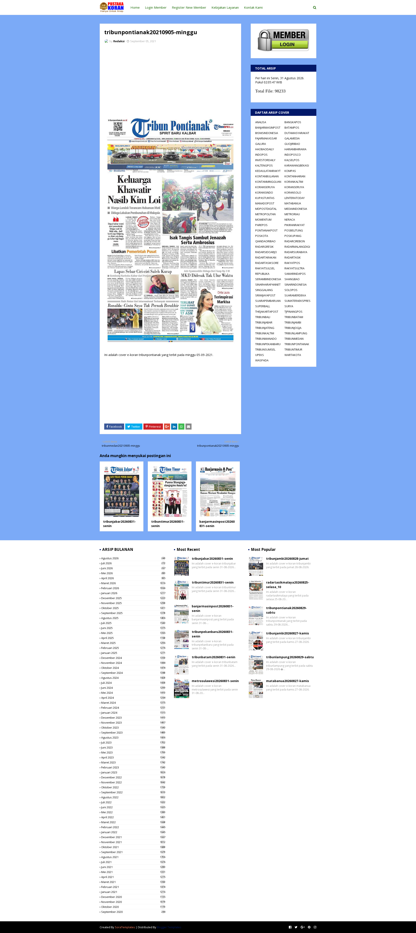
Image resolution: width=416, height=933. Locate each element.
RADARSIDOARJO (266, 252)
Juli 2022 (133, 802)
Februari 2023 (133, 767)
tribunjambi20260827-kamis (287, 633)
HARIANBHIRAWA (295, 149)
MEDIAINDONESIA (295, 209)
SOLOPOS (290, 290)
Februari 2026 (133, 588)
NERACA (289, 220)
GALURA (260, 144)
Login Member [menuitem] (156, 7)
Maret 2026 (133, 583)
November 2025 (133, 603)
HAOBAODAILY (264, 149)
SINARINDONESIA (295, 284)
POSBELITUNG (293, 230)
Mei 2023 (133, 752)
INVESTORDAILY (265, 160)
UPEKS (259, 355)
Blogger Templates (169, 927)
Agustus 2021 (133, 857)
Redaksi (119, 41)
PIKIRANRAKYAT (294, 225)
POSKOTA (261, 236)
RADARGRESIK (264, 247)
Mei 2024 (133, 693)
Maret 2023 (133, 762)
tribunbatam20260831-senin (213, 657)
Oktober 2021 (133, 847)
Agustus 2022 (133, 797)
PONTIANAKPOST (266, 230)
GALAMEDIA (292, 138)
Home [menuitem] (135, 7)
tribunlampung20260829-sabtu (290, 657)
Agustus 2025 (133, 618)
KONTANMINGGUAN (268, 182)
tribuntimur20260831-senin (213, 582)
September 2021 (133, 852)
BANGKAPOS (292, 122)
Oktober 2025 (133, 608)
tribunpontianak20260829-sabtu (286, 610)
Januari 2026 (133, 593)
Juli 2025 (133, 623)
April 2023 (133, 757)
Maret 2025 (133, 643)
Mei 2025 (133, 633)
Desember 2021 (133, 837)
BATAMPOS (291, 127)
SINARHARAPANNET (268, 284)
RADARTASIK (292, 257)
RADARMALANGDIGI (297, 247)
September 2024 (133, 673)
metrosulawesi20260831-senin (215, 681)
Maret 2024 (133, 703)
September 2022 (133, 792)
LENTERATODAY (294, 198)
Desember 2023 (133, 718)
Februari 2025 (133, 648)
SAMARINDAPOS (295, 274)
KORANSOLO (292, 192)
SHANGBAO (292, 279)
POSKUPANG (292, 236)
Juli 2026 (133, 563)
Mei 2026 (133, 573)
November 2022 (133, 782)
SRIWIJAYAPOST (265, 295)
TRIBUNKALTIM (264, 333)
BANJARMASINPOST (267, 127)
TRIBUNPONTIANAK (296, 344)
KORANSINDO (264, 192)
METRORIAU (292, 214)
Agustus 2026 (133, 558)
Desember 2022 (133, 777)
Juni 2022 (133, 807)
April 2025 (133, 638)
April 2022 (133, 817)
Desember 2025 (133, 598)
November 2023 (133, 722)
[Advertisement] (170, 79)
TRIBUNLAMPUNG (295, 333)
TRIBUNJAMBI (292, 322)
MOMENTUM (263, 220)
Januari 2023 (133, 772)
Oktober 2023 (133, 727)
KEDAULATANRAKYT (268, 171)
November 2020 (133, 902)
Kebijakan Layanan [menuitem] (225, 7)
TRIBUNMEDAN (294, 339)
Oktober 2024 (133, 668)
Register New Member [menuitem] (189, 7)
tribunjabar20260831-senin (212, 558)
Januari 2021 (133, 892)
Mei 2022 (133, 812)
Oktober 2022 (133, 787)
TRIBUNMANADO (266, 339)
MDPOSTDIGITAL (266, 209)
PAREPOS (261, 225)
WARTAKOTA (292, 355)
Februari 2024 (133, 708)
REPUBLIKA (262, 274)
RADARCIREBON (294, 241)
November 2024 (133, 663)
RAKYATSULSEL (265, 268)
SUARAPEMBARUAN (268, 301)
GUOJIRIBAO (292, 144)
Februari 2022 (133, 827)
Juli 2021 (133, 862)
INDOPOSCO (292, 155)
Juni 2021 (133, 867)
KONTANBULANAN (267, 176)
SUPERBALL (262, 306)
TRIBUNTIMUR (293, 349)
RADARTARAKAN (265, 257)
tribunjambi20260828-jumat (287, 558)
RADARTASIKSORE (267, 263)
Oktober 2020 (133, 907)
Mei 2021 (133, 872)
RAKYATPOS (292, 263)
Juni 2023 (133, 747)
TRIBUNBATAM (293, 317)
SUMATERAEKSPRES (297, 301)
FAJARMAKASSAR (266, 138)
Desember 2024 (133, 658)
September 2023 (133, 732)
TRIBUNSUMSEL (265, 349)
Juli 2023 (133, 742)
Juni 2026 (133, 568)
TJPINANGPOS (293, 312)
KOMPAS (290, 171)
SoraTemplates (125, 927)
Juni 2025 (133, 628)
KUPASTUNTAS (265, 198)
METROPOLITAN (265, 214)
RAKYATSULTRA (294, 268)
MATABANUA (292, 203)
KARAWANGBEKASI (296, 165)
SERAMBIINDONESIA (268, 279)
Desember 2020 (133, 897)
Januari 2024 (133, 713)
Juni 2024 (133, 688)
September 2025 (133, 613)
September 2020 (133, 912)
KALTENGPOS (264, 165)
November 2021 (133, 842)
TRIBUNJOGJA (292, 328)
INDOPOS (261, 155)
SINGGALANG (264, 290)
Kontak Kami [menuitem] (253, 7)
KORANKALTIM (293, 182)
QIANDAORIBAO (265, 241)
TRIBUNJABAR (263, 322)
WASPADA (261, 360)
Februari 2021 (133, 887)
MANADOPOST (264, 203)
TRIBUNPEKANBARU (268, 344)
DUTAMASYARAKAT (296, 133)
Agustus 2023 (133, 737)
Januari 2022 (133, 832)
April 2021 (133, 877)
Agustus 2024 (133, 678)
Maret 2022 (133, 822)
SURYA (288, 306)
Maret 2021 (133, 882)
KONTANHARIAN (294, 176)
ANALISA (260, 122)
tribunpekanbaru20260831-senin (212, 634)
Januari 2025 (133, 653)
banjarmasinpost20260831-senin (213, 608)
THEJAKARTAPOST (266, 312)
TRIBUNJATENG (264, 328)
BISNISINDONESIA (266, 133)
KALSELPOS (291, 160)
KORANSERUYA (265, 187)
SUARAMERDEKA (295, 295)
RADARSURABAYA (295, 252)
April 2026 (133, 578)
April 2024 (133, 698)
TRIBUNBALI (262, 317)
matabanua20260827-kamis (287, 681)
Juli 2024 (133, 683)
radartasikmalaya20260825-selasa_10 (287, 584)
